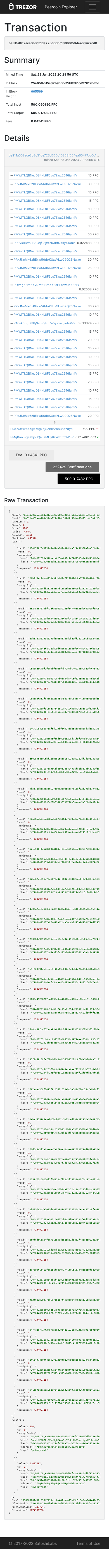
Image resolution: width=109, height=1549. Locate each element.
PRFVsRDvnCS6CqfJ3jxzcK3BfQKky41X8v (44, 243)
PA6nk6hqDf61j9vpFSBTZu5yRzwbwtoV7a (44, 323)
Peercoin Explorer (61, 6)
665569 (37, 91)
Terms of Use (88, 1543)
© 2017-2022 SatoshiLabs (33, 1543)
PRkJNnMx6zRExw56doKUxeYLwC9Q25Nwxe (47, 184)
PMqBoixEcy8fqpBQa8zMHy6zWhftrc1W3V (42, 437)
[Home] (23, 7)
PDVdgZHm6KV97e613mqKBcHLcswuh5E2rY (46, 285)
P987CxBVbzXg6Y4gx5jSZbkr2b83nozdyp (41, 429)
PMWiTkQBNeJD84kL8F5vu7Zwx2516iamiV (45, 175)
